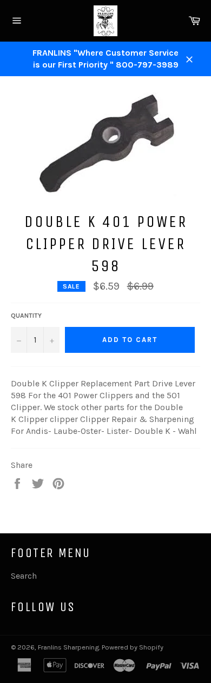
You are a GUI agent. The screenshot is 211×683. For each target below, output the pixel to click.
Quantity (26, 315)
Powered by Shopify (132, 647)
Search (24, 576)
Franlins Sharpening (68, 647)
